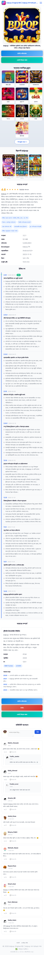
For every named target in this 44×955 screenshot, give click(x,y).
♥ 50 (5, 779)
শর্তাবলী (18, 943)
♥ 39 (5, 859)
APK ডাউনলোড (22, 53)
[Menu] (40, 3)
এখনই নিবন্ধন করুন (22, 60)
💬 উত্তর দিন (13, 752)
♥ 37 (5, 825)
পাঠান (37, 732)
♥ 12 (5, 752)
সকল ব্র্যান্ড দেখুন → (22, 142)
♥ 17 (5, 809)
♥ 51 (5, 877)
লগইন (22, 708)
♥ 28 (5, 913)
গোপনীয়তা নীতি (24, 943)
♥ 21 (5, 931)
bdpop (3, 194)
